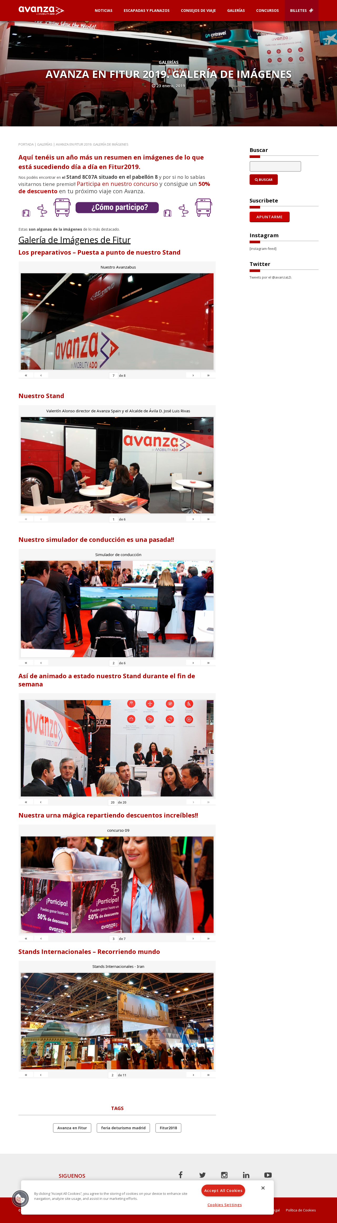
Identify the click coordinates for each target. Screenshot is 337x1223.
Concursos (267, 10)
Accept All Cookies (223, 1190)
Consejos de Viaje (198, 10)
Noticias (103, 10)
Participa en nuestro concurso (117, 183)
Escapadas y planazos (147, 10)
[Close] (263, 1188)
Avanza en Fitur (72, 1127)
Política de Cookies (301, 1210)
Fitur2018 (168, 1127)
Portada (26, 144)
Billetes (299, 10)
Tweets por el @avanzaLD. (271, 277)
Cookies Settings (224, 1204)
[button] (20, 1198)
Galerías (236, 10)
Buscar (265, 179)
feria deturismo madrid (123, 1127)
